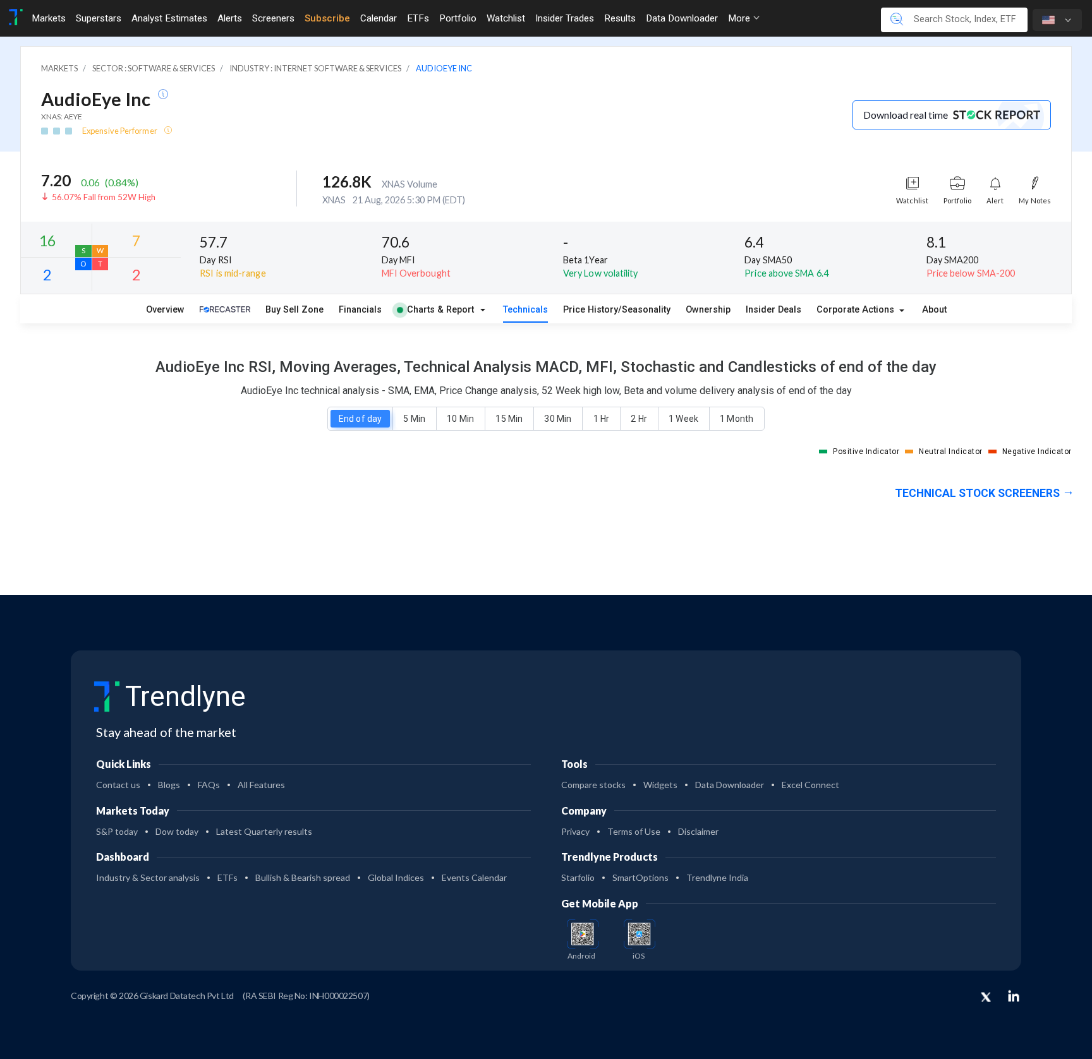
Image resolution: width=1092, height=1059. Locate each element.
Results (620, 18)
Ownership (708, 309)
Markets (49, 18)
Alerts (229, 18)
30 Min (557, 419)
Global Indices (396, 877)
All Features (261, 784)
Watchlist (506, 18)
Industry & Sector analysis (148, 877)
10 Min (460, 419)
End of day (360, 419)
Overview (165, 309)
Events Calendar (474, 877)
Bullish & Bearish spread (302, 877)
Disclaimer (698, 831)
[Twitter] (986, 997)
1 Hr (601, 419)
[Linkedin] (1013, 995)
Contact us (118, 784)
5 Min (414, 419)
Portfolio (457, 18)
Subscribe (327, 18)
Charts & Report (440, 309)
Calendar (378, 18)
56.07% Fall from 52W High (103, 197)
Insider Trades (564, 18)
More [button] (740, 18)
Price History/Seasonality (616, 309)
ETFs (418, 18)
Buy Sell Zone (294, 309)
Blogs (169, 784)
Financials (360, 309)
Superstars (98, 18)
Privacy (575, 831)
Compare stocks (593, 784)
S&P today (117, 831)
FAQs (209, 784)
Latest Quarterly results (264, 831)
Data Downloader (682, 18)
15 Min (508, 419)
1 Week (683, 419)
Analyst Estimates (169, 18)
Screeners (273, 18)
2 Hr (638, 419)
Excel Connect (810, 784)
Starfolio (578, 877)
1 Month (736, 419)
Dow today (176, 831)
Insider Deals (773, 309)
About (934, 309)
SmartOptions (640, 877)
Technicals (525, 309)
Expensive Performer (120, 131)
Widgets (660, 784)
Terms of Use (633, 831)
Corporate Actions (856, 309)
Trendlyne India (717, 877)
